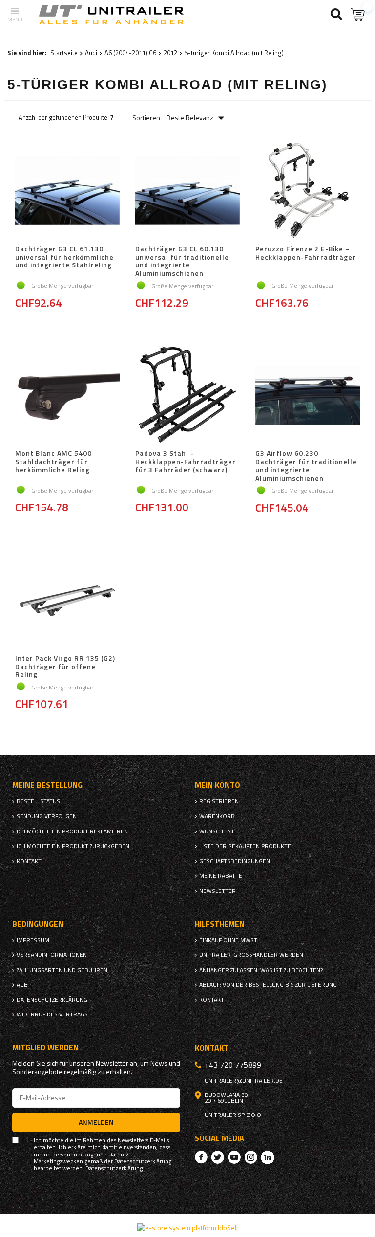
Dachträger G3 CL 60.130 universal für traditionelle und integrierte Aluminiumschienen (182, 261)
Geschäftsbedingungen (234, 861)
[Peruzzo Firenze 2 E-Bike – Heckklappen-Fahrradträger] (307, 191)
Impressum (33, 940)
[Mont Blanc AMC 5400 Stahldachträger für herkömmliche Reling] (67, 396)
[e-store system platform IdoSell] (187, 1227)
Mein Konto (217, 785)
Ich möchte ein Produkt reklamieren (72, 831)
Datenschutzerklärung (52, 1000)
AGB (22, 985)
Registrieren (219, 801)
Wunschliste (218, 831)
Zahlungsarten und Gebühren (62, 970)
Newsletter (217, 891)
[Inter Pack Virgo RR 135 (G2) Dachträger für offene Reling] (67, 600)
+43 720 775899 (233, 1065)
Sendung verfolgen (47, 816)
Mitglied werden (45, 1047)
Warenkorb (217, 816)
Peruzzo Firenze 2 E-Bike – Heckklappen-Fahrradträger (305, 253)
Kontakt (29, 861)
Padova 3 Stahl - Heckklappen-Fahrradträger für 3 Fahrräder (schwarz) (185, 462)
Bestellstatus (38, 801)
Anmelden (96, 1122)
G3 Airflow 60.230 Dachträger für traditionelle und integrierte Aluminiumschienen (306, 465)
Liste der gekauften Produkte (245, 846)
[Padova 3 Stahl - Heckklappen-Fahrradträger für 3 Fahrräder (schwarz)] (187, 396)
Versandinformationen (52, 955)
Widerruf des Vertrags (52, 1014)
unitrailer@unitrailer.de (244, 1081)
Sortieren (146, 117)
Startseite (64, 53)
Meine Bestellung (47, 785)
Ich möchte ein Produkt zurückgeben (73, 846)
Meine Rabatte (220, 876)
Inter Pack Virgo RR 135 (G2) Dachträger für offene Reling (65, 666)
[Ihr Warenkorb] (358, 14)
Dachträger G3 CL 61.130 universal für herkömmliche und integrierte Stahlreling (64, 257)
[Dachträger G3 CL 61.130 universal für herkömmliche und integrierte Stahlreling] (67, 191)
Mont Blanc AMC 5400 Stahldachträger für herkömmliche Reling (53, 462)
